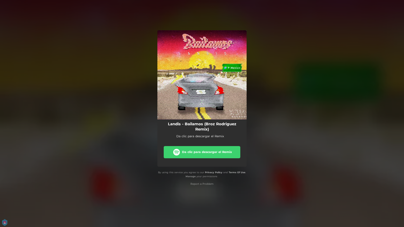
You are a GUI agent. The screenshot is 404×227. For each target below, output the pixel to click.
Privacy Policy (213, 172)
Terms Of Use (237, 172)
